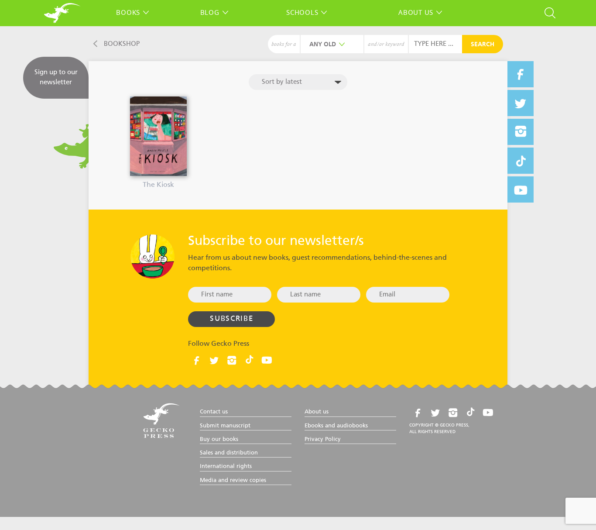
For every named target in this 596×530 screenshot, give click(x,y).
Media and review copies (233, 480)
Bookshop (122, 44)
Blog (209, 12)
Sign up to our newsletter (56, 77)
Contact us (214, 412)
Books (128, 12)
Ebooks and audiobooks (336, 426)
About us (415, 12)
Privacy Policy (323, 439)
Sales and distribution (229, 453)
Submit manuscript (225, 426)
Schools (302, 12)
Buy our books (219, 439)
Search (482, 44)
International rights (226, 466)
